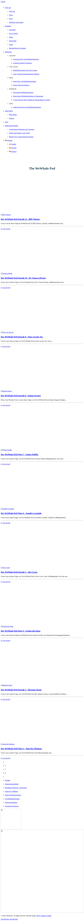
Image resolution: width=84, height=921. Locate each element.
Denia (11, 37)
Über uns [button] (8, 8)
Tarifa (11, 44)
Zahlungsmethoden (11, 802)
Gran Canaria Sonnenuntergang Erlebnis (26, 74)
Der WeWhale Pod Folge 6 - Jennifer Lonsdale (21, 513)
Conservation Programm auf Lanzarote (21, 129)
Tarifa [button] (11, 103)
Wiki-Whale (13, 114)
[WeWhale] (42, 3)
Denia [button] (11, 78)
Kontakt (7, 780)
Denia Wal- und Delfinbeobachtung (24, 81)
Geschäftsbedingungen (12, 799)
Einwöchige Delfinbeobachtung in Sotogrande (28, 96)
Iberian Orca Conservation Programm (21, 137)
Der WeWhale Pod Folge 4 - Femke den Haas (20, 631)
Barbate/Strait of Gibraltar (17, 48)
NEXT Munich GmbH (43, 916)
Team (11, 15)
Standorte (8, 26)
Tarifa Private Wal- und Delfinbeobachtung (27, 107)
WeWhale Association (16, 22)
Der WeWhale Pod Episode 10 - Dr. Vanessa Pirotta (23, 278)
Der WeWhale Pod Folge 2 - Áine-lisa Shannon (21, 748)
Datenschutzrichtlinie (12, 784)
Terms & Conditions (11, 791)
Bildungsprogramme (11, 126)
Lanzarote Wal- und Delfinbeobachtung (26, 59)
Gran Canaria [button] (13, 67)
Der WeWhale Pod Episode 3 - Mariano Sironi (21, 690)
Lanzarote (12, 30)
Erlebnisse (8, 52)
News (11, 19)
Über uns (12, 11)
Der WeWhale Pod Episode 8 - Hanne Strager (21, 395)
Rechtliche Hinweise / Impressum (16, 788)
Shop (6, 122)
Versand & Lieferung (12, 806)
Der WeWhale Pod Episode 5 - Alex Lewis (19, 572)
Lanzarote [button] (12, 55)
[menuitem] (44, 15)
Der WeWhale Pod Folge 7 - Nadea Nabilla (19, 454)
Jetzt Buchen (5, 919)
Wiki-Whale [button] (9, 111)
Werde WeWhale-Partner (13, 795)
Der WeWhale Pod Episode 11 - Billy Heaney (20, 219)
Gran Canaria (13, 33)
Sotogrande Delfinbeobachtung (23, 92)
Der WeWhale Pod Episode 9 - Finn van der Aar (22, 337)
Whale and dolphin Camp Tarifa (19, 133)
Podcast (11, 118)
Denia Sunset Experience (21, 85)
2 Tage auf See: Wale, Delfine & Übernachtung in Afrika (31, 100)
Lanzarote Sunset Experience (22, 63)
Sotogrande (12, 41)
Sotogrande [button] (12, 89)
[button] (6, 215)
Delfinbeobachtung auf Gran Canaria (25, 70)
